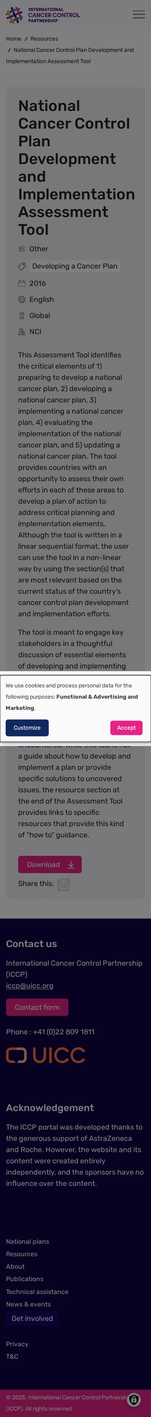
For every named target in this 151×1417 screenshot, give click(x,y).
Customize (27, 727)
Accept (126, 727)
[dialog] (75, 708)
